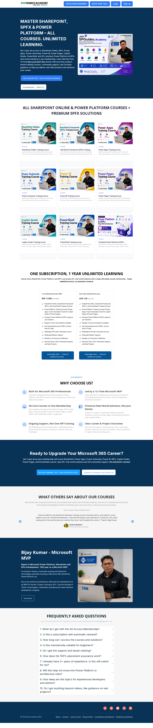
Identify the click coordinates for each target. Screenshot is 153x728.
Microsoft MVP (34, 62)
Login (115, 4)
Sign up (127, 4)
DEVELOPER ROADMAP (76, 4)
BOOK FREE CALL (100, 4)
